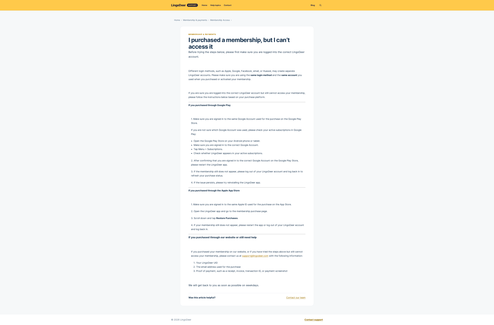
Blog (313, 5)
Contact (227, 5)
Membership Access (220, 20)
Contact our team (296, 297)
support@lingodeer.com (255, 255)
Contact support (314, 319)
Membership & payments (195, 20)
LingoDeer (178, 5)
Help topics (215, 5)
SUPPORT (192, 5)
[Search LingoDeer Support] (320, 5)
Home (204, 5)
